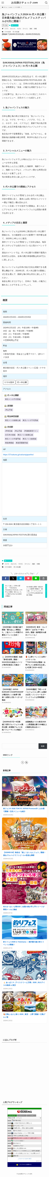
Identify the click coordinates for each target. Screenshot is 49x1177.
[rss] (26, 762)
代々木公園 (16, 31)
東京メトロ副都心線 (13, 420)
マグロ (19, 28)
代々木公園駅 (13, 395)
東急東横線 (9, 443)
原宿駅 (10, 406)
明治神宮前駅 (13, 416)
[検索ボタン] (46, 2)
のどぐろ (12, 28)
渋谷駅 (10, 427)
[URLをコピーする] (43, 578)
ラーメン (25, 28)
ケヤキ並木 (8, 31)
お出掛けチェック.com (24, 2)
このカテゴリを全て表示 (24, 1158)
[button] (5, 578)
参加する (38, 1161)
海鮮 (31, 28)
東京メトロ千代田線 (13, 399)
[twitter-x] (22, 762)
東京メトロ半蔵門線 (13, 439)
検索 (42, 746)
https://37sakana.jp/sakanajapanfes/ (18, 454)
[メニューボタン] (2, 2)
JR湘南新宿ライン (31, 431)
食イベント (15, 25)
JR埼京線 (8, 431)
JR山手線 (8, 410)
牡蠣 (35, 28)
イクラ (6, 28)
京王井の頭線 (10, 435)
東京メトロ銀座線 (29, 439)
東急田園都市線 (22, 443)
